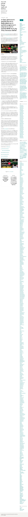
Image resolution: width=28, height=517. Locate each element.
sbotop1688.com (22, 377)
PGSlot (21, 148)
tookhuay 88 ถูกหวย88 (22, 414)
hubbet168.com (21, 257)
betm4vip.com (21, 204)
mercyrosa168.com (22, 297)
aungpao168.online (22, 193)
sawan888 (21, 375)
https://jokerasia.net (22, 43)
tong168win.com (22, 413)
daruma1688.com (22, 221)
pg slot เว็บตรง (21, 327)
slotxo (20, 33)
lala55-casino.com (22, 277)
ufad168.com (21, 424)
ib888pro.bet (21, 261)
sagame (20, 48)
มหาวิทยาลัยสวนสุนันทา (23, 470)
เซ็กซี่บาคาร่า (21, 495)
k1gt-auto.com (21, 271)
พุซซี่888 (21, 468)
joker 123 (21, 49)
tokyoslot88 (21, 41)
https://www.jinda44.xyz (22, 27)
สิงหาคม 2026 (21, 105)
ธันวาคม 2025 (21, 112)
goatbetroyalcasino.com (22, 247)
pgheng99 (21, 332)
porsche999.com (22, 346)
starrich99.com (21, 398)
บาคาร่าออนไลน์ (11, 171)
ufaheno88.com (21, 425)
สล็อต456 (21, 61)
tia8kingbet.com (21, 410)
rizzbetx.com (21, 362)
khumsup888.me (22, 272)
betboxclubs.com (22, 201)
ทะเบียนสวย (21, 461)
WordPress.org (21, 510)
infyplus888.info (22, 263)
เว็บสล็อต (21, 498)
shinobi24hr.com (22, 383)
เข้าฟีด (20, 508)
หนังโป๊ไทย (21, 35)
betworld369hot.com (22, 207)
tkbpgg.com (21, 411)
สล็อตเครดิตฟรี (24, 157)
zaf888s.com (21, 453)
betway (20, 205)
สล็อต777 (21, 40)
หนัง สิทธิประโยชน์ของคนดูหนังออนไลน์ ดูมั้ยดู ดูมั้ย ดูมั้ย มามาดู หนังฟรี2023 (5, 179)
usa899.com (21, 431)
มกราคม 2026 (21, 111)
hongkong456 (21, 255)
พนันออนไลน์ (21, 467)
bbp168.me (21, 199)
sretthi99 (21, 396)
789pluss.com (21, 170)
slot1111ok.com (21, 391)
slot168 (20, 392)
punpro (20, 349)
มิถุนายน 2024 (21, 128)
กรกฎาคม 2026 (22, 106)
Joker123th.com (21, 269)
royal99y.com (21, 367)
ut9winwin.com (21, 432)
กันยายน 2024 (21, 125)
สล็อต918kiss (21, 481)
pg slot (20, 54)
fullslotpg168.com (22, 241)
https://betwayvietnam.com (23, 42)
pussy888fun (21, 356)
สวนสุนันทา (21, 491)
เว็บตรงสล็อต (21, 496)
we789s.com (21, 442)
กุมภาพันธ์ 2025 (22, 121)
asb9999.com (21, 190)
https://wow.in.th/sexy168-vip (5, 154)
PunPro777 (21, 149)
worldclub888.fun (22, 446)
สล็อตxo (21, 157)
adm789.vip (21, 184)
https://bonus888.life (22, 29)
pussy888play (21, 357)
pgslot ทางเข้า (21, 334)
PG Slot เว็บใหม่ (22, 328)
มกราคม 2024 (21, 132)
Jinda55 (21, 265)
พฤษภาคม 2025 (22, 118)
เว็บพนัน (21, 497)
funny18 (21, 242)
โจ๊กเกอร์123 (21, 503)
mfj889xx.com (21, 299)
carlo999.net (21, 215)
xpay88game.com (22, 448)
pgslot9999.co (21, 339)
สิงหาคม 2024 (21, 126)
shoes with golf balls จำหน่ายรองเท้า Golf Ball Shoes (4, 5)
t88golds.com (21, 404)
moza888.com (21, 304)
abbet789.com (21, 178)
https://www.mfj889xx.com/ (23, 256)
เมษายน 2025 (21, 119)
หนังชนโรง (21, 47)
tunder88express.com (22, 417)
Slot (20, 389)
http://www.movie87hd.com (23, 50)
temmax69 (21, 405)
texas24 (21, 406)
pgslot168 (21, 335)
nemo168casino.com (22, 312)
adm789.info (21, 183)
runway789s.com (22, 371)
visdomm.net (21, 439)
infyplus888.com (22, 262)
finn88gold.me (21, 234)
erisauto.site (21, 226)
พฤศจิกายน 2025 (22, 113)
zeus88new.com (21, 455)
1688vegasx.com (22, 165)
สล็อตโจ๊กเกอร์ (21, 490)
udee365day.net (21, 420)
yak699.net (21, 449)
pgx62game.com (22, 342)
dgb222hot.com (21, 222)
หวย (20, 492)
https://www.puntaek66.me (23, 62)
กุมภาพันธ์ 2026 (22, 110)
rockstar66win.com (22, 364)
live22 (20, 57)
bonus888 (21, 211)
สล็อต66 (21, 26)
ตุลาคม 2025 (21, 114)
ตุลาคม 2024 (21, 124)
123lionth (21, 162)
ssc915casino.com (22, 397)
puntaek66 (21, 353)
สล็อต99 (22, 155)
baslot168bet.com (22, 198)
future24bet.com (22, 243)
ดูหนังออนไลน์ (21, 460)
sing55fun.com (21, 385)
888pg (20, 171)
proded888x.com (22, 348)
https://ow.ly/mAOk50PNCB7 (6, 150)
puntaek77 (21, 354)
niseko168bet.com (22, 313)
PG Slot (21, 326)
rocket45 (21, 363)
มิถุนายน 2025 (21, 117)
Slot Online (21, 390)
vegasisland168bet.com (22, 435)
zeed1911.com (21, 454)
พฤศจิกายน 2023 (22, 134)
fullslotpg (21, 56)
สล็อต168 (24, 155)
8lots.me (21, 172)
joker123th (21, 268)
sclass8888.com (21, 378)
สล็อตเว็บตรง (21, 25)
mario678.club (21, 291)
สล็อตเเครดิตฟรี (22, 489)
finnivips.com (21, 235)
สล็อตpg (25, 156)
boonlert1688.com (22, 212)
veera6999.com (21, 433)
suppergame (21, 403)
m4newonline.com (22, 285)
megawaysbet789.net (22, 296)
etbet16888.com (22, 228)
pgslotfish (21, 340)
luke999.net (21, 283)
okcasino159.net (21, 318)
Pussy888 (23, 149)
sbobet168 (21, 376)
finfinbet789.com (22, 233)
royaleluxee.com (21, 369)
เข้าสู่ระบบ (21, 507)
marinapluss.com (22, 290)
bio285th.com (21, 208)
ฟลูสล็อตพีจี (21, 469)
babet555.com (21, 194)
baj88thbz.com (21, 197)
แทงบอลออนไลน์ (22, 502)
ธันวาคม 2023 (21, 133)
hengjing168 (21, 254)
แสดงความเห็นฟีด (22, 509)
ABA (20, 176)
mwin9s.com (21, 306)
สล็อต (25, 154)
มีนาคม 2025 (21, 120)
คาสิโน (20, 456)
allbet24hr (21, 186)
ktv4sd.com (21, 276)
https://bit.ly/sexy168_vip (5, 148)
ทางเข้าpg (21, 462)
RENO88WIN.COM (22, 360)
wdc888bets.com (22, 441)
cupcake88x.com (22, 220)
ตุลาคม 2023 (21, 135)
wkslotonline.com (22, 445)
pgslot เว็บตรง (21, 55)
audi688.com (21, 191)
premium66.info (22, 347)
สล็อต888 (23, 156)
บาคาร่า (7, 17)
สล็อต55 (21, 477)
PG (20, 325)
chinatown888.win (22, 219)
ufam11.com (21, 427)
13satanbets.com (22, 163)
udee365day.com (22, 419)
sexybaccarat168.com (22, 382)
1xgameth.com (21, 169)
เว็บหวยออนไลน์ (22, 499)
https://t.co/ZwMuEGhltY (4, 156)
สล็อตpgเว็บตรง (21, 484)
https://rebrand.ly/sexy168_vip (5, 152)
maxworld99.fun (22, 292)
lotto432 (21, 282)
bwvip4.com (21, 214)
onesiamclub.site (21, 320)
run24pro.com (21, 370)
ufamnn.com (21, 428)
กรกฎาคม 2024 (22, 127)
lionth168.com (21, 279)
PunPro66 (21, 350)
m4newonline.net (22, 286)
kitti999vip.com (21, 275)
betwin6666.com (22, 206)
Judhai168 (21, 270)
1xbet (20, 36)
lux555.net (21, 284)
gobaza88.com (21, 250)
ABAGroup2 (21, 177)
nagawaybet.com (22, 307)
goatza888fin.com (22, 248)
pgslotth (21, 341)
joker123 (21, 39)
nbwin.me (21, 311)
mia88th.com (21, 300)
